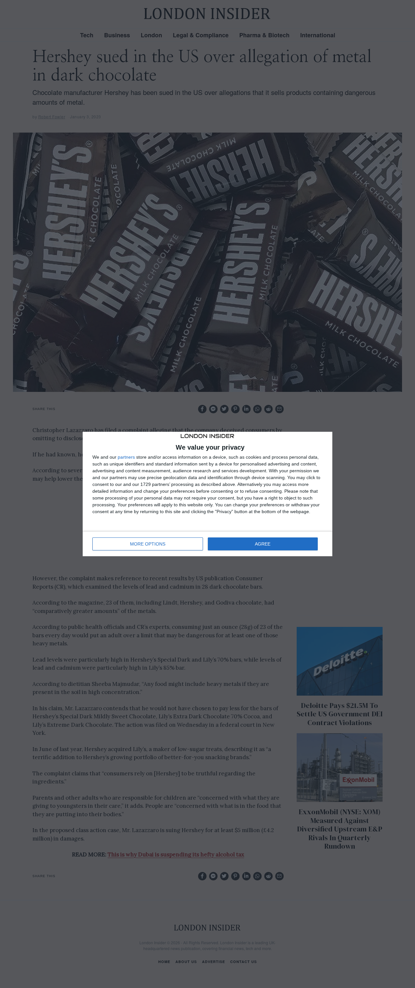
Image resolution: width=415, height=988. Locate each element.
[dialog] (207, 494)
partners (126, 457)
